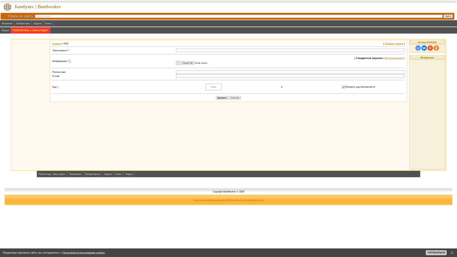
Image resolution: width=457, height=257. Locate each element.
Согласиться (436, 252)
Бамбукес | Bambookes (38, 6)
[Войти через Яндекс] (430, 48)
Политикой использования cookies (83, 252)
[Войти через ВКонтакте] (424, 48)
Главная (56, 43)
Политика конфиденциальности (210, 200)
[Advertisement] (424, 114)
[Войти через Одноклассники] (436, 48)
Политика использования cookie (246, 200)
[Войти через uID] (418, 48)
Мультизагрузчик (394, 58)
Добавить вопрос (394, 43)
